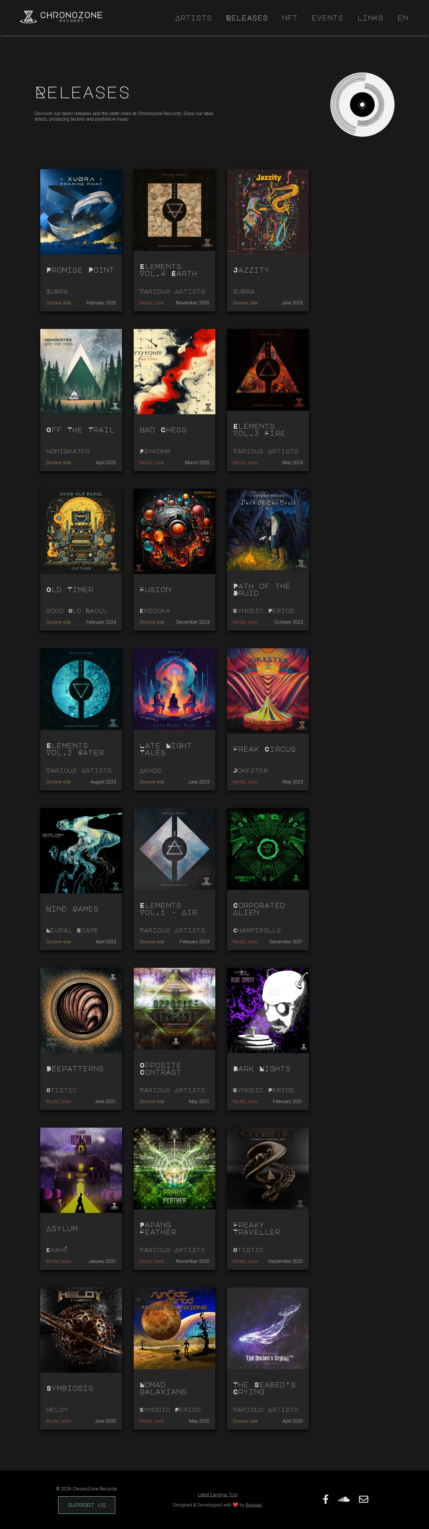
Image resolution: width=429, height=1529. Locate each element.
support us (87, 1505)
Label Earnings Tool (218, 1494)
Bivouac (254, 1505)
